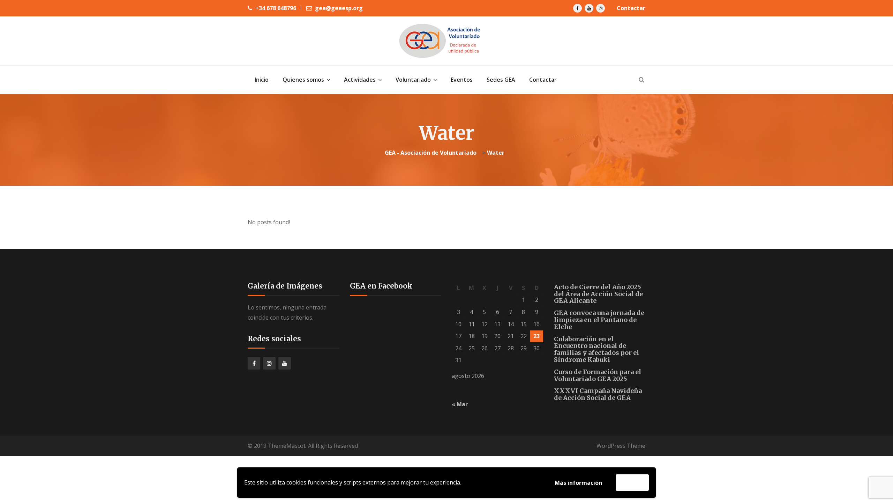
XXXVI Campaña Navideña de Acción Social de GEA (598, 394)
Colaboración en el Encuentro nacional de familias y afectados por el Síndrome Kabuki (596, 349)
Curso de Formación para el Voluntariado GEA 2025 (597, 375)
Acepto (632, 482)
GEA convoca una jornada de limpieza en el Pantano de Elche (599, 320)
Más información (578, 483)
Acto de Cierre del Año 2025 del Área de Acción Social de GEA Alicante (598, 294)
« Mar (460, 404)
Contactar (631, 8)
